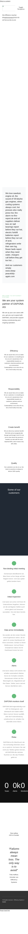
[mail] (3, 905)
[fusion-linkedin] (17, 839)
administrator (9, 17)
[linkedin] (5, 905)
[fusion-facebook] (10, 839)
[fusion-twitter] (12, 839)
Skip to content (5, 1)
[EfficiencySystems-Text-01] (14, 6)
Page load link (5, 910)
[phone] (8, 905)
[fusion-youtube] (15, 839)
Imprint (4, 901)
